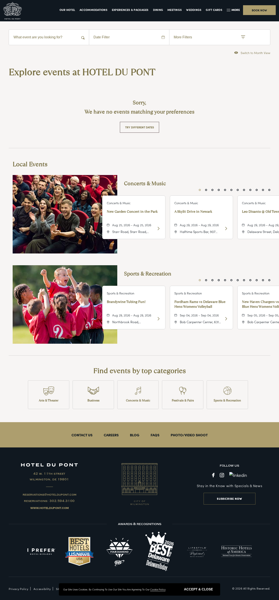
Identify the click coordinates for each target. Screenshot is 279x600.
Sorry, (139, 102)
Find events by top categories (139, 371)
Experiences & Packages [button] (130, 10)
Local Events (30, 164)
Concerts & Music (145, 183)
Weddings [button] (193, 10)
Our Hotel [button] (67, 10)
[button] (234, 10)
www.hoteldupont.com (49, 508)
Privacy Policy (18, 589)
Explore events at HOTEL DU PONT (82, 72)
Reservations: (49, 501)
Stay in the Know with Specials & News (229, 485)
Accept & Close (198, 589)
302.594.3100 (62, 501)
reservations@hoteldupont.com (49, 494)
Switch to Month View (252, 52)
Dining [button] (158, 10)
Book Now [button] (259, 10)
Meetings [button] (174, 10)
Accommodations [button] (93, 10)
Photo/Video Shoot (189, 434)
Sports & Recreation (147, 273)
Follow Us (229, 465)
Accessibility (42, 589)
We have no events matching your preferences (139, 111)
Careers (111, 434)
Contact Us (81, 434)
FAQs (155, 434)
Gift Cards (214, 10)
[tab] (200, 190)
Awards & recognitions (139, 524)
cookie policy (157, 589)
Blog (134, 434)
